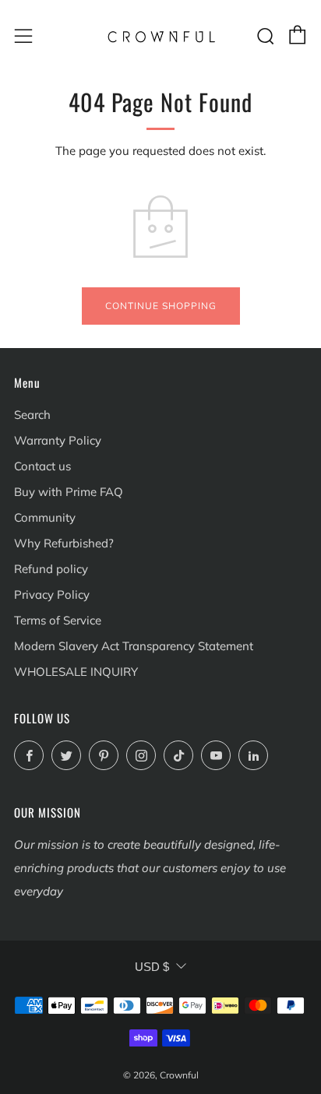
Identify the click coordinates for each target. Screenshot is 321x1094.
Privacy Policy (52, 594)
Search (32, 414)
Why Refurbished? (64, 543)
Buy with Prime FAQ (68, 491)
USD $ (152, 966)
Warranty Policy (57, 440)
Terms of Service (57, 620)
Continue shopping (161, 305)
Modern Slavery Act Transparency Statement (133, 645)
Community (45, 517)
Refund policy (51, 568)
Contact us (42, 466)
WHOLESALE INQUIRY (76, 671)
